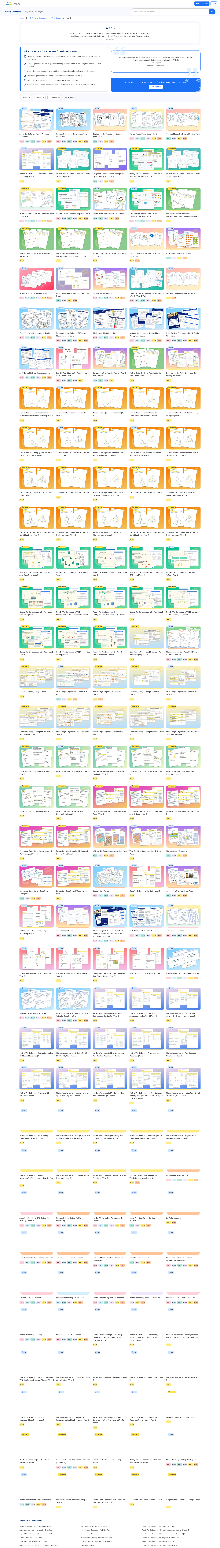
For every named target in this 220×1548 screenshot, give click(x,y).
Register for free (202, 3)
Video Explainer (155, 87)
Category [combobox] (38, 97)
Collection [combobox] (53, 97)
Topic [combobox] (25, 97)
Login (214, 4)
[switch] (63, 97)
